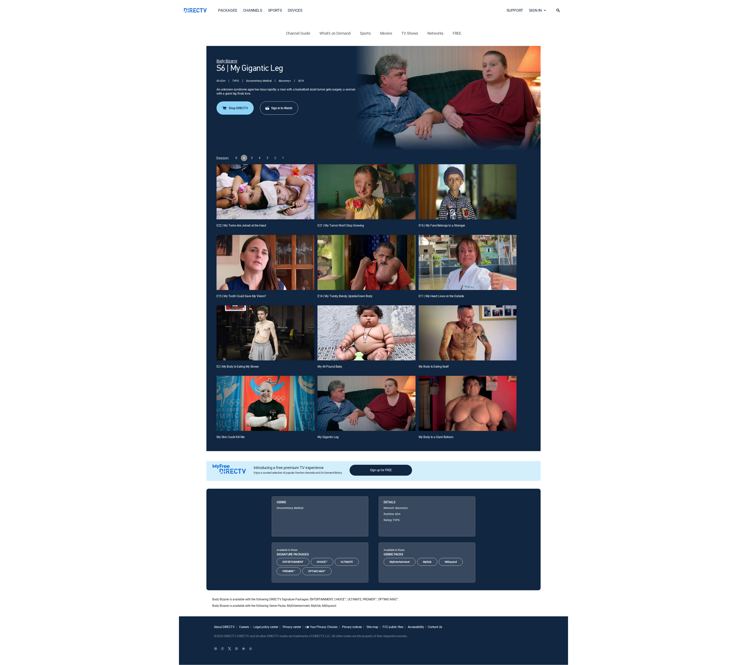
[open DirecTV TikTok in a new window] (250, 648)
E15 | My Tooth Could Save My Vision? (241, 296)
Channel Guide (298, 33)
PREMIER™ (288, 571)
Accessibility (415, 627)
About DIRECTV (224, 627)
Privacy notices (351, 627)
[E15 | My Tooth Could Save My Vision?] (265, 262)
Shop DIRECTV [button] (238, 108)
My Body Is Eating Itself (434, 366)
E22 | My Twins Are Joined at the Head (241, 225)
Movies (386, 33)
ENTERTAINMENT (292, 562)
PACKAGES (227, 10)
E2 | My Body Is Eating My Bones (238, 366)
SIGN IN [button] (535, 10)
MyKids (427, 562)
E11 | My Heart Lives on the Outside (441, 296)
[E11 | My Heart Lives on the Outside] (467, 262)
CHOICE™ (322, 562)
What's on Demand (335, 33)
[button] (558, 10)
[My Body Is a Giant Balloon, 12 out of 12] (467, 403)
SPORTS (275, 10)
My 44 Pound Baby (329, 366)
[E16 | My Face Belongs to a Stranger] (467, 191)
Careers (243, 627)
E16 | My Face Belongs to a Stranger (442, 225)
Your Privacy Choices (324, 627)
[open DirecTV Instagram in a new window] (236, 648)
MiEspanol (451, 562)
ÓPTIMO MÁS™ (317, 571)
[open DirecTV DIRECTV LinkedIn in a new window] (215, 648)
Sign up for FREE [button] (381, 470)
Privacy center (291, 627)
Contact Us (435, 627)
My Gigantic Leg (327, 437)
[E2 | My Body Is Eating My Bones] (265, 332)
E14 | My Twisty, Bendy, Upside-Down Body (344, 296)
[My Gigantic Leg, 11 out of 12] (366, 403)
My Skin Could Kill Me (231, 437)
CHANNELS (252, 10)
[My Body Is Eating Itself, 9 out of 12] (467, 332)
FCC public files (392, 627)
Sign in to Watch (281, 108)
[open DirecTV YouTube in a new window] (243, 648)
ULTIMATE (347, 562)
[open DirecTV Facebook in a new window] (222, 648)
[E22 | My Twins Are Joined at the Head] (265, 191)
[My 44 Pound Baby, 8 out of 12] (366, 332)
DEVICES (295, 10)
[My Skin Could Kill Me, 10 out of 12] (265, 403)
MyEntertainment (399, 562)
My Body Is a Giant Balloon (436, 437)
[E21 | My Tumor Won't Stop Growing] (366, 191)
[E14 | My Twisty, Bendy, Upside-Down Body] (366, 262)
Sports (365, 33)
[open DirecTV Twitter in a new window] (229, 648)
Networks (435, 33)
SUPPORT (515, 10)
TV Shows (409, 33)
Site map (372, 627)
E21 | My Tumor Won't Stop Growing (340, 225)
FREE (457, 33)
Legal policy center (265, 627)
